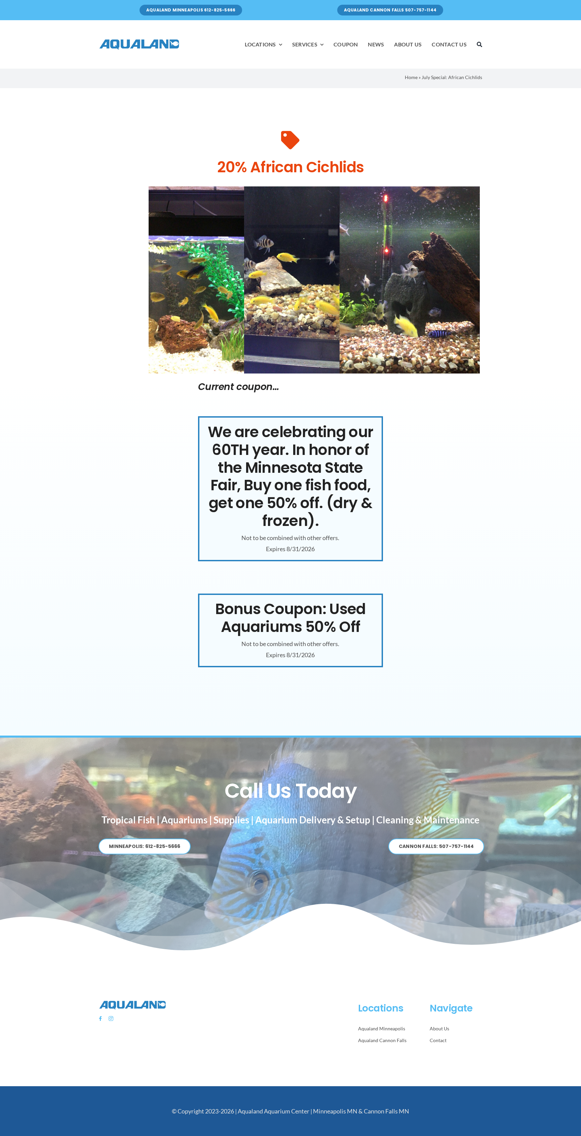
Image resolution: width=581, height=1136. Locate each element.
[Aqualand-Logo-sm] (139, 40)
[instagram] (111, 1018)
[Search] (479, 44)
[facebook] (100, 1018)
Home (411, 77)
